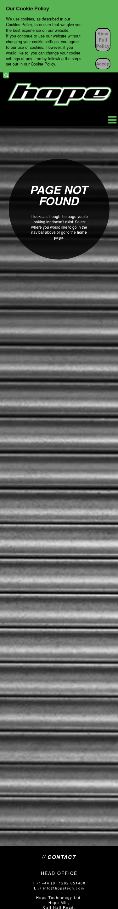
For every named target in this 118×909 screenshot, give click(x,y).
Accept (103, 63)
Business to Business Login (109, 75)
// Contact (59, 857)
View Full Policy (103, 39)
